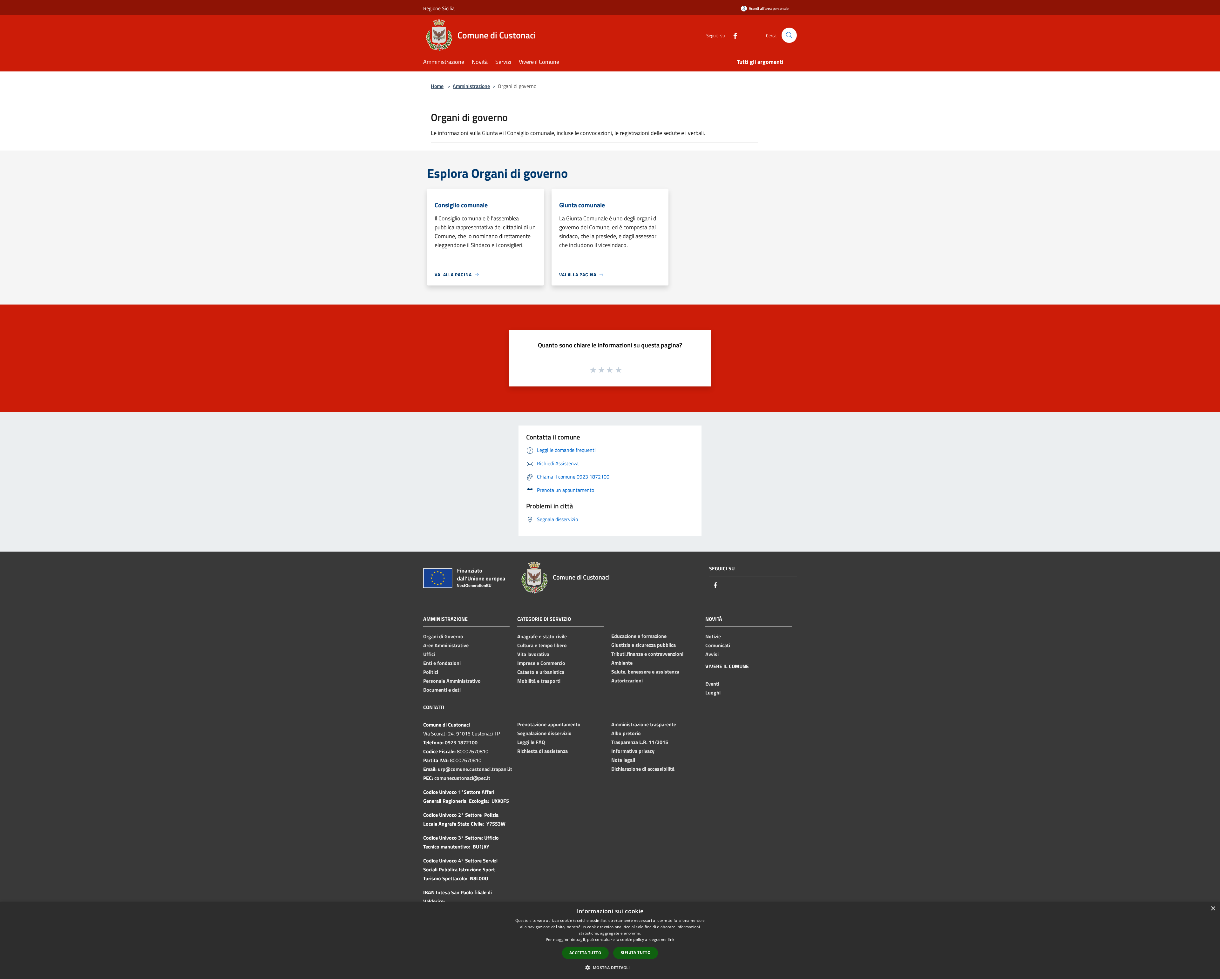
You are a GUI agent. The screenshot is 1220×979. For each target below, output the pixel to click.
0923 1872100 (461, 742)
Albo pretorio (626, 733)
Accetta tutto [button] (585, 953)
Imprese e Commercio (541, 663)
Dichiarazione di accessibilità (642, 769)
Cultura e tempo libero (542, 645)
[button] (610, 967)
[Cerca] (789, 35)
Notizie (713, 636)
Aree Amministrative (446, 645)
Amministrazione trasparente (643, 724)
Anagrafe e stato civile (542, 636)
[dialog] (610, 940)
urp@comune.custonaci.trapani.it (475, 769)
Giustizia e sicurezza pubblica (643, 645)
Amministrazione (471, 86)
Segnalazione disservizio (544, 733)
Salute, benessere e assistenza (645, 671)
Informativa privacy (632, 751)
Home (437, 86)
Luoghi (713, 692)
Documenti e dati (442, 690)
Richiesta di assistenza (542, 751)
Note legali (623, 760)
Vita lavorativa (533, 654)
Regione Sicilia (439, 8)
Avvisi (712, 654)
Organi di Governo (443, 636)
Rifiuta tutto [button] (635, 952)
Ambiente (622, 663)
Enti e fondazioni (442, 663)
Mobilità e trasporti (538, 681)
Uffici (429, 654)
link (671, 939)
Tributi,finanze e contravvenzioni (647, 654)
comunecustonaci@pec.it (462, 778)
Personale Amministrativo (452, 681)
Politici (430, 672)
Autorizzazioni (627, 680)
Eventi (712, 683)
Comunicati (717, 645)
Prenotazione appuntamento (548, 724)
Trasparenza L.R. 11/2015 (639, 742)
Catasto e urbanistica (540, 672)
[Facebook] (732, 35)
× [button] (1212, 908)
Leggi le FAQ (531, 742)
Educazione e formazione (639, 636)
